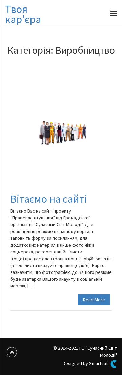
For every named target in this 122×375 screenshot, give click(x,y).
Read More (94, 300)
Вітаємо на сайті (48, 199)
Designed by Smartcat (86, 363)
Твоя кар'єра (23, 14)
